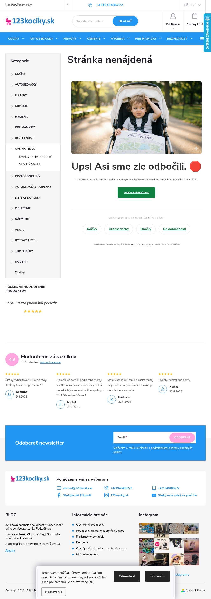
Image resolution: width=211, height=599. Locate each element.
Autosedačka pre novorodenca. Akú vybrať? (33, 544)
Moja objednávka (87, 554)
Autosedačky (119, 229)
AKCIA (19, 230)
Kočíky (92, 229)
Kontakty (82, 543)
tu (91, 582)
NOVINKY (21, 262)
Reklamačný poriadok (90, 537)
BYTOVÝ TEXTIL (26, 240)
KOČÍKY (20, 74)
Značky (20, 272)
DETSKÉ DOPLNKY (28, 198)
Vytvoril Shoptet (196, 590)
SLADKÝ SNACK (30, 164)
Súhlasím (157, 576)
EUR (193, 5)
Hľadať (125, 21)
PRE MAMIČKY (25, 127)
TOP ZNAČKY (24, 251)
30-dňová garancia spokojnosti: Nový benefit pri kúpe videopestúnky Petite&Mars (34, 527)
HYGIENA (21, 117)
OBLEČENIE (23, 208)
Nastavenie (53, 592)
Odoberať (182, 437)
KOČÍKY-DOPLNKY (27, 176)
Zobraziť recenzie (50, 362)
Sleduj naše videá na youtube (177, 495)
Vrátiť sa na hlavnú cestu (136, 192)
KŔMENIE (21, 106)
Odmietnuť (127, 576)
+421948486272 (121, 488)
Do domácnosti (174, 229)
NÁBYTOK (22, 219)
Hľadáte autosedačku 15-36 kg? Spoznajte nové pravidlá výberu (32, 536)
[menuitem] (16, 38)
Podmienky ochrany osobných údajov (100, 531)
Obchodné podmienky (18, 5)
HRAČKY (21, 95)
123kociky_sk (120, 495)
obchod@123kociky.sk (141, 244)
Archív (10, 550)
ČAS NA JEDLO (25, 149)
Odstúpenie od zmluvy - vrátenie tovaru (101, 548)
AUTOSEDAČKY (25, 85)
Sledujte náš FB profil (77, 495)
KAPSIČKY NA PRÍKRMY (35, 157)
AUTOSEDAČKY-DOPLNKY (33, 187)
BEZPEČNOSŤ (24, 138)
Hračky (146, 229)
